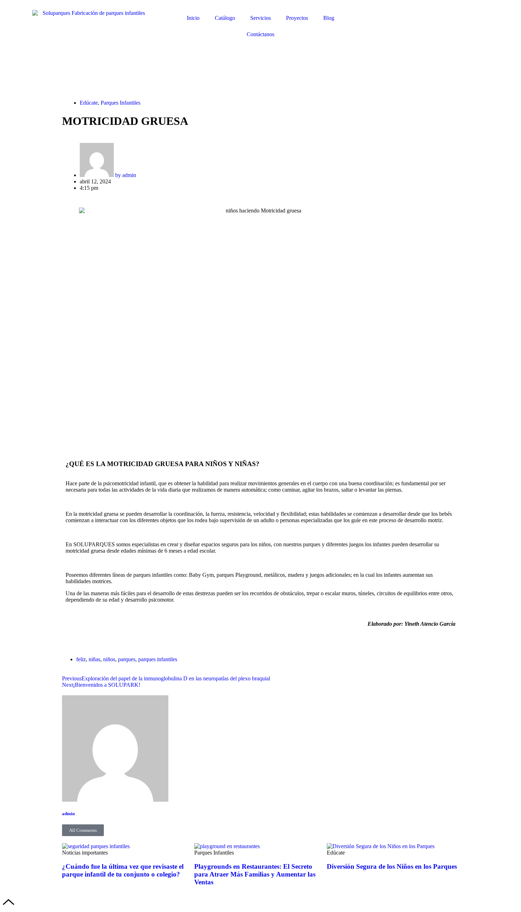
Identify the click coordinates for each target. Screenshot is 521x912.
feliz (81, 659)
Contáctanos (260, 34)
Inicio (193, 18)
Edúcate (89, 103)
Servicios (260, 18)
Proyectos (297, 18)
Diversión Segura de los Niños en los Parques (392, 866)
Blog (328, 18)
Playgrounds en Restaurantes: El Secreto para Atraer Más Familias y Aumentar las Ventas (254, 874)
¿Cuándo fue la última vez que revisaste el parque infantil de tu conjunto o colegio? (123, 870)
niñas (94, 659)
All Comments (83, 830)
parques (126, 659)
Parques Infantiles (120, 103)
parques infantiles (157, 659)
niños (109, 659)
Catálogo (225, 18)
